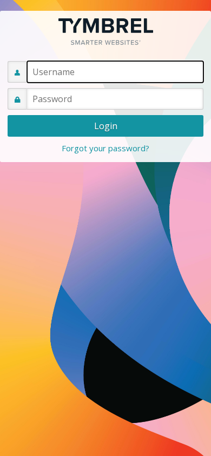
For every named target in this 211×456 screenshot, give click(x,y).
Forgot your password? (105, 148)
